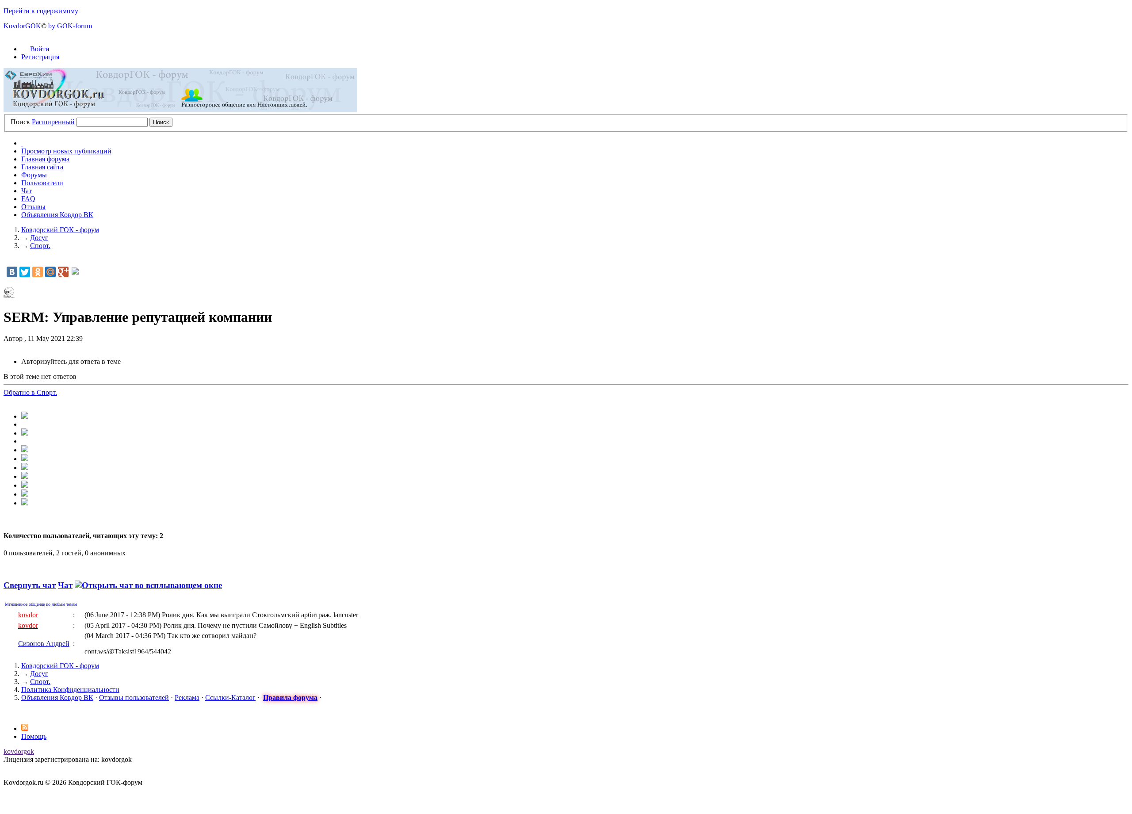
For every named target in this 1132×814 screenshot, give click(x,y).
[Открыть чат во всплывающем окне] (148, 585)
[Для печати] (24, 494)
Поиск (20, 122)
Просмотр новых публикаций (66, 151)
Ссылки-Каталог (230, 697)
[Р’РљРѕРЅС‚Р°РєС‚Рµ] (12, 272)
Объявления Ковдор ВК (57, 214)
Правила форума (290, 697)
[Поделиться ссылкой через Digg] (24, 433)
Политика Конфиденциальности (70, 689)
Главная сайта (42, 167)
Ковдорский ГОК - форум (60, 665)
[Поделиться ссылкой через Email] (24, 485)
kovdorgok (19, 751)
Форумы (34, 175)
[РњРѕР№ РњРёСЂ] (50, 272)
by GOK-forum (70, 26)
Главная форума (45, 159)
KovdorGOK (22, 26)
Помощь (33, 736)
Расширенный (53, 122)
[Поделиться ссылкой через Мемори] (24, 467)
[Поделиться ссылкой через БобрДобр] (24, 476)
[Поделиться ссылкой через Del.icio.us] (24, 450)
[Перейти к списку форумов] (180, 110)
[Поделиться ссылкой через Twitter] (24, 416)
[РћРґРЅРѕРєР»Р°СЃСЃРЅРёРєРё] (37, 272)
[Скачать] (24, 503)
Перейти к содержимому (41, 11)
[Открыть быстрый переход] (22, 143)
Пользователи (42, 183)
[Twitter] (24, 272)
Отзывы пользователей (134, 697)
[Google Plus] (63, 272)
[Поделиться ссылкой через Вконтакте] (24, 458)
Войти (40, 49)
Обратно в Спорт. (30, 392)
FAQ (28, 199)
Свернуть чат (30, 585)
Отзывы (33, 206)
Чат (26, 191)
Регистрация (40, 57)
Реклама (187, 697)
